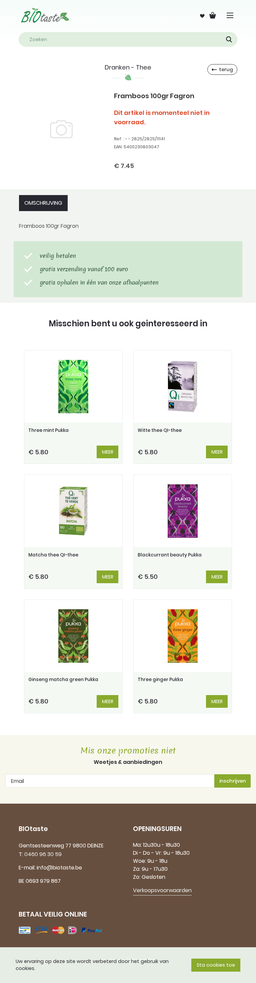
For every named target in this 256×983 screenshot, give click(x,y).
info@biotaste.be (59, 867)
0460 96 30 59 (43, 854)
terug (226, 69)
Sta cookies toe (216, 965)
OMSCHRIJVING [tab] (43, 203)
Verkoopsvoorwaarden (162, 890)
